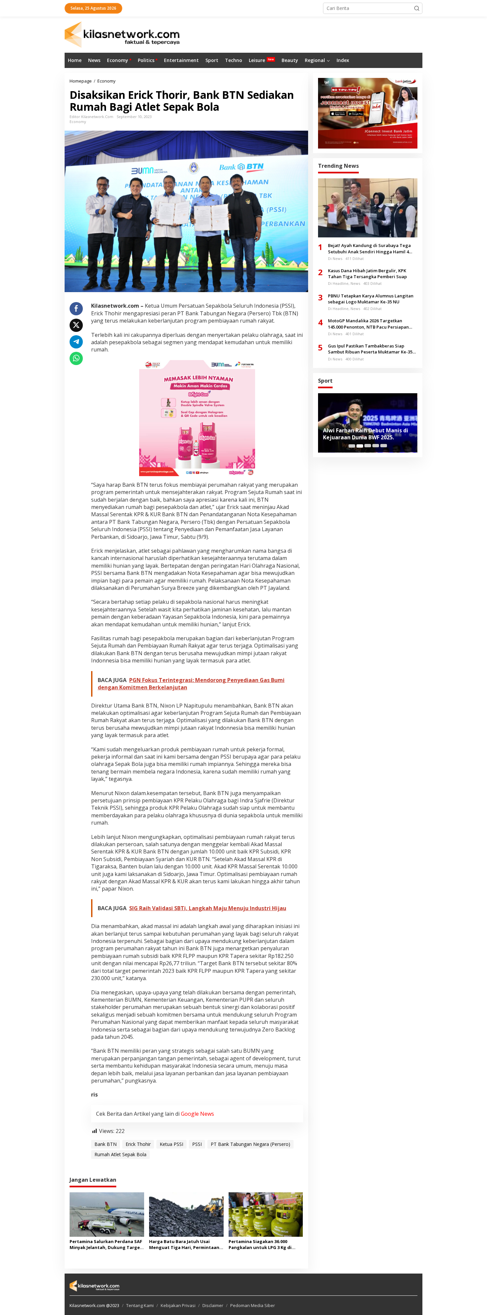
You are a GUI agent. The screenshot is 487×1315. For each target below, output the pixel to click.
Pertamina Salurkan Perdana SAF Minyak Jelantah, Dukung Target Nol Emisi (106, 1244)
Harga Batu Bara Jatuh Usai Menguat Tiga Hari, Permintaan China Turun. (184, 1244)
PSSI (197, 1144)
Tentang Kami (140, 1305)
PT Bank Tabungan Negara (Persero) (250, 1144)
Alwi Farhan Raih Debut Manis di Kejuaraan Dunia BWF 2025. (365, 434)
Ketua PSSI (171, 1144)
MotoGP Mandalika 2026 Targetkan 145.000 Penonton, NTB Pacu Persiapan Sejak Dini (368, 324)
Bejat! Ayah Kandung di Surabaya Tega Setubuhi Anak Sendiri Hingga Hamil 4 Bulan (369, 249)
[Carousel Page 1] (352, 446)
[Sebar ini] (76, 308)
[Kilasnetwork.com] (123, 34)
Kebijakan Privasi (178, 1305)
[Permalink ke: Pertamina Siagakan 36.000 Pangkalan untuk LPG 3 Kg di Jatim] (266, 1214)
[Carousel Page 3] (367, 446)
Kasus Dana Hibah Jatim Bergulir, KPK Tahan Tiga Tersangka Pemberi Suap (367, 274)
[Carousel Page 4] (375, 446)
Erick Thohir (138, 1144)
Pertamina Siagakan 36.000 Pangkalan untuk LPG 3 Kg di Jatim (260, 1244)
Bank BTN (105, 1144)
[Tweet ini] (76, 325)
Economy (78, 121)
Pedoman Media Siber (252, 1305)
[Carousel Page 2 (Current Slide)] (359, 446)
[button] (416, 8)
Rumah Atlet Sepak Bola (120, 1154)
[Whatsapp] (76, 358)
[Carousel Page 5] (383, 446)
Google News (197, 1113)
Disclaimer (212, 1305)
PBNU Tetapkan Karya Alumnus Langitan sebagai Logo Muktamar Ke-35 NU (370, 299)
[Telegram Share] (76, 341)
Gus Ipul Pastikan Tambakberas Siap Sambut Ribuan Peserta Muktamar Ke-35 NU (370, 349)
